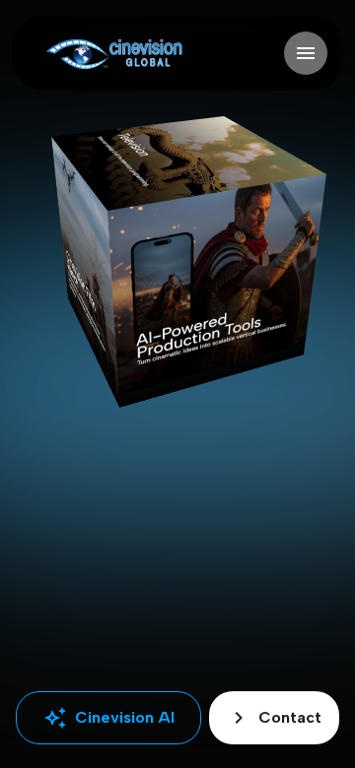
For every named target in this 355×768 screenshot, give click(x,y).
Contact (274, 718)
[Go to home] (114, 53)
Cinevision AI (109, 718)
